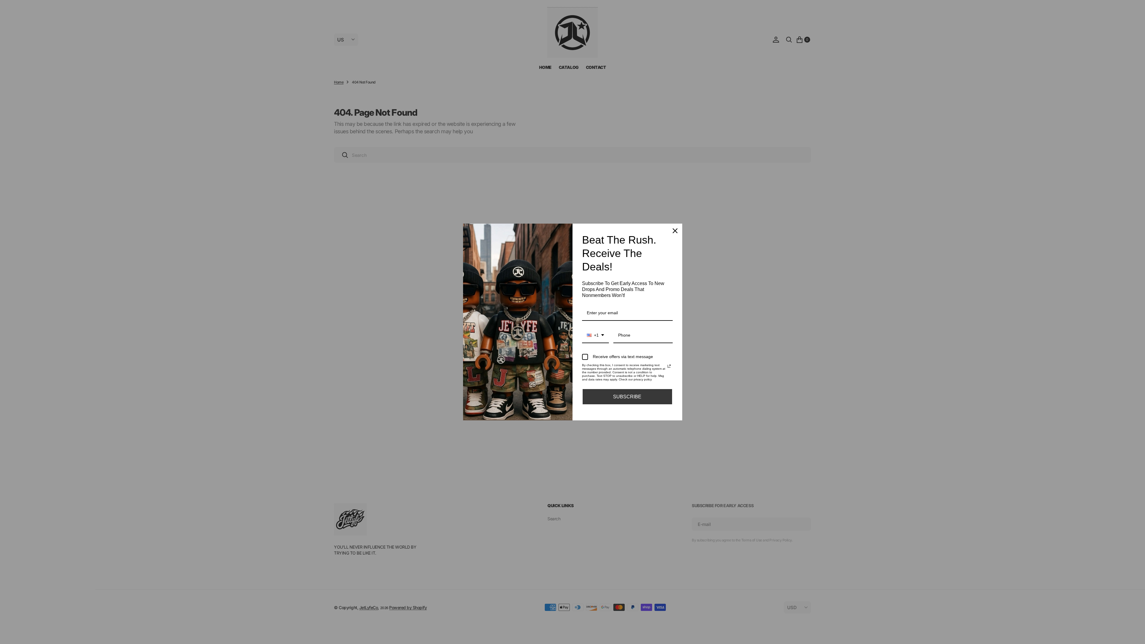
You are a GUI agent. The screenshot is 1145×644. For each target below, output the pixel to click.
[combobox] (595, 335)
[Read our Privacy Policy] (669, 366)
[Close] (675, 231)
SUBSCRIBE (627, 396)
